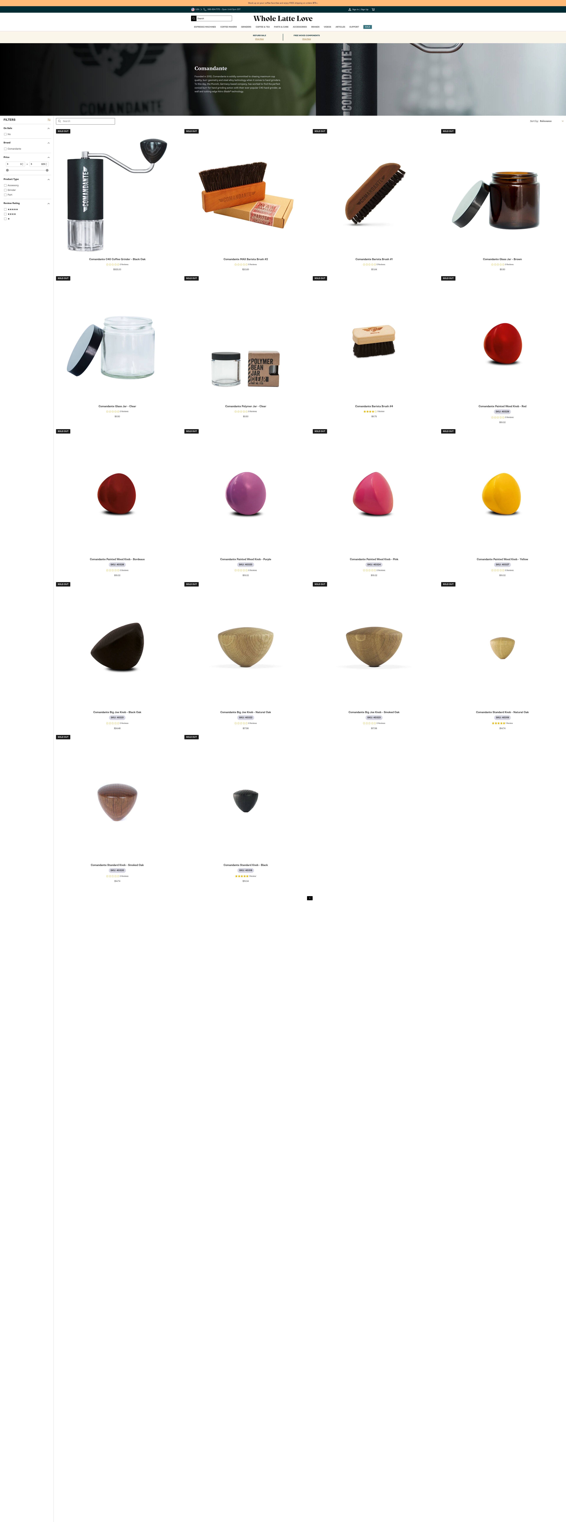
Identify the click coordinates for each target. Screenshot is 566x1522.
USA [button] (196, 9)
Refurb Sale (259, 35)
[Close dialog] (46, 729)
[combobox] (214, 18)
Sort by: (534, 121)
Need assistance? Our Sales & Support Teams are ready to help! (283, 3)
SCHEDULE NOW (26, 788)
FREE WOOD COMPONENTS (307, 35)
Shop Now (259, 39)
